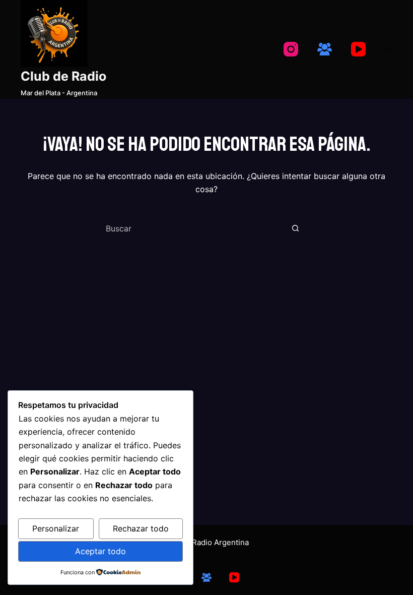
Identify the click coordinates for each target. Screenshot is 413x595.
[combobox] (194, 228)
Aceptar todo (100, 551)
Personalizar (55, 528)
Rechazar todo (141, 528)
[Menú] (387, 49)
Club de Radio (63, 76)
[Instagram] (291, 49)
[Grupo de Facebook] (324, 49)
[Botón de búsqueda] (295, 228)
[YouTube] (358, 49)
